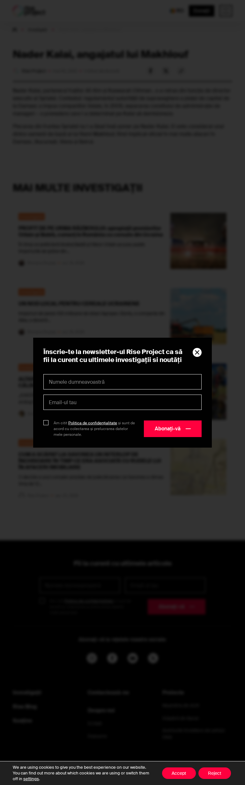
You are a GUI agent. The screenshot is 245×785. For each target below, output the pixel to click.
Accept (179, 773)
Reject (214, 773)
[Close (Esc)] (197, 352)
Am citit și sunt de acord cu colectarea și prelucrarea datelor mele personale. (94, 428)
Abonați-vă (168, 428)
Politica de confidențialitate (92, 423)
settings (31, 778)
